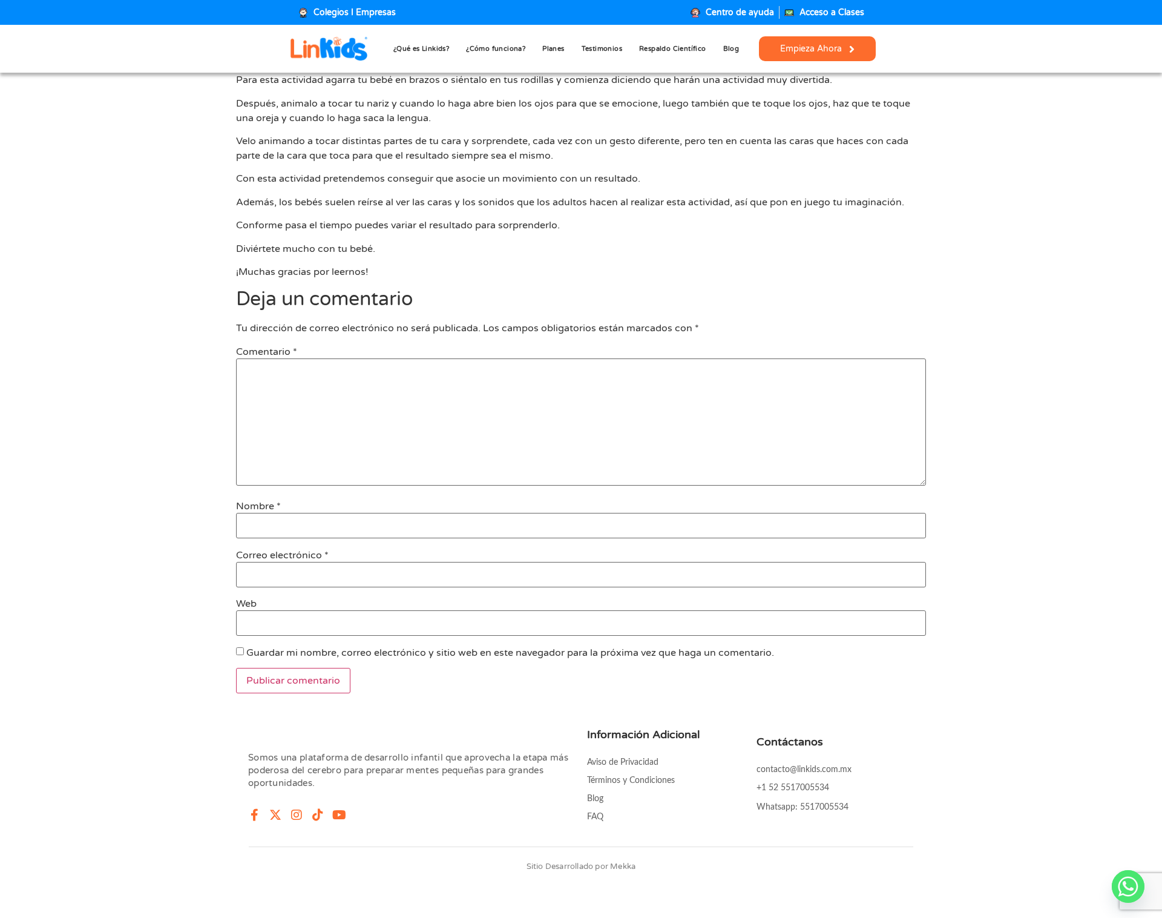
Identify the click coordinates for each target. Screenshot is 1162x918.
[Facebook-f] (254, 815)
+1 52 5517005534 (793, 788)
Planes (553, 49)
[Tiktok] (318, 815)
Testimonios (602, 49)
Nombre (258, 506)
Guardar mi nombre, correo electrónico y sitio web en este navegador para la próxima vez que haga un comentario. (510, 653)
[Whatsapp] (1128, 886)
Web (246, 604)
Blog (731, 49)
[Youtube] (339, 815)
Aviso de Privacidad (622, 762)
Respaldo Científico (672, 49)
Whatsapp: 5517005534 (803, 807)
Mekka (622, 866)
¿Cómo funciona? (495, 49)
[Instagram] (296, 815)
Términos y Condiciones (631, 780)
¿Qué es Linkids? (421, 49)
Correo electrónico (282, 555)
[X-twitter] (275, 815)
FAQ (595, 817)
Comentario (266, 352)
